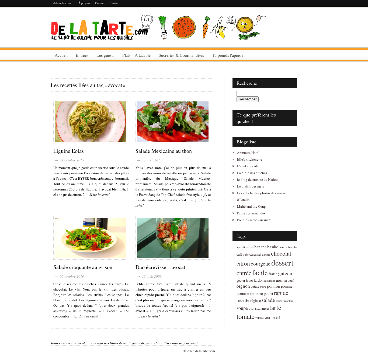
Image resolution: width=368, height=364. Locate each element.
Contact (100, 3)
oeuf (291, 280)
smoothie (288, 301)
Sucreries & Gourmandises (181, 55)
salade (268, 299)
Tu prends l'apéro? (227, 55)
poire (263, 286)
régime (255, 300)
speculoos (254, 309)
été (278, 317)
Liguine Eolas (68, 150)
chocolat (281, 253)
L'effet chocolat (248, 166)
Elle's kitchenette (249, 159)
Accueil (61, 55)
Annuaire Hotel (248, 152)
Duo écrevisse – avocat (160, 267)
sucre (265, 308)
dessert (282, 262)
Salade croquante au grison (82, 267)
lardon (258, 280)
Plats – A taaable (136, 55)
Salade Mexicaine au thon (164, 150)
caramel (255, 254)
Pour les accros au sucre (254, 219)
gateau (285, 273)
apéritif (241, 247)
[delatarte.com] (158, 38)
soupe (242, 308)
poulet (268, 293)
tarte (275, 307)
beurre (283, 247)
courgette (260, 263)
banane (260, 246)
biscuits (292, 247)
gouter (241, 280)
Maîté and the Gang (251, 206)
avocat (250, 247)
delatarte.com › (63, 3)
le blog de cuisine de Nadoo (257, 179)
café (239, 254)
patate (255, 286)
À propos (84, 3)
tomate (246, 316)
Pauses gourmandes (251, 213)
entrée (244, 273)
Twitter (114, 3)
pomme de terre (250, 293)
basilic (272, 246)
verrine (270, 317)
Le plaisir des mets (250, 186)
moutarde (269, 280)
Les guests (105, 55)
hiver (249, 280)
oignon (243, 286)
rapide (281, 292)
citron (243, 263)
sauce (279, 301)
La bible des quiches (252, 172)
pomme (286, 286)
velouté (259, 318)
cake (246, 254)
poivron (273, 286)
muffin (281, 280)
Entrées (82, 55)
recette (243, 300)
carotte (266, 254)
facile (260, 272)
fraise (273, 273)
